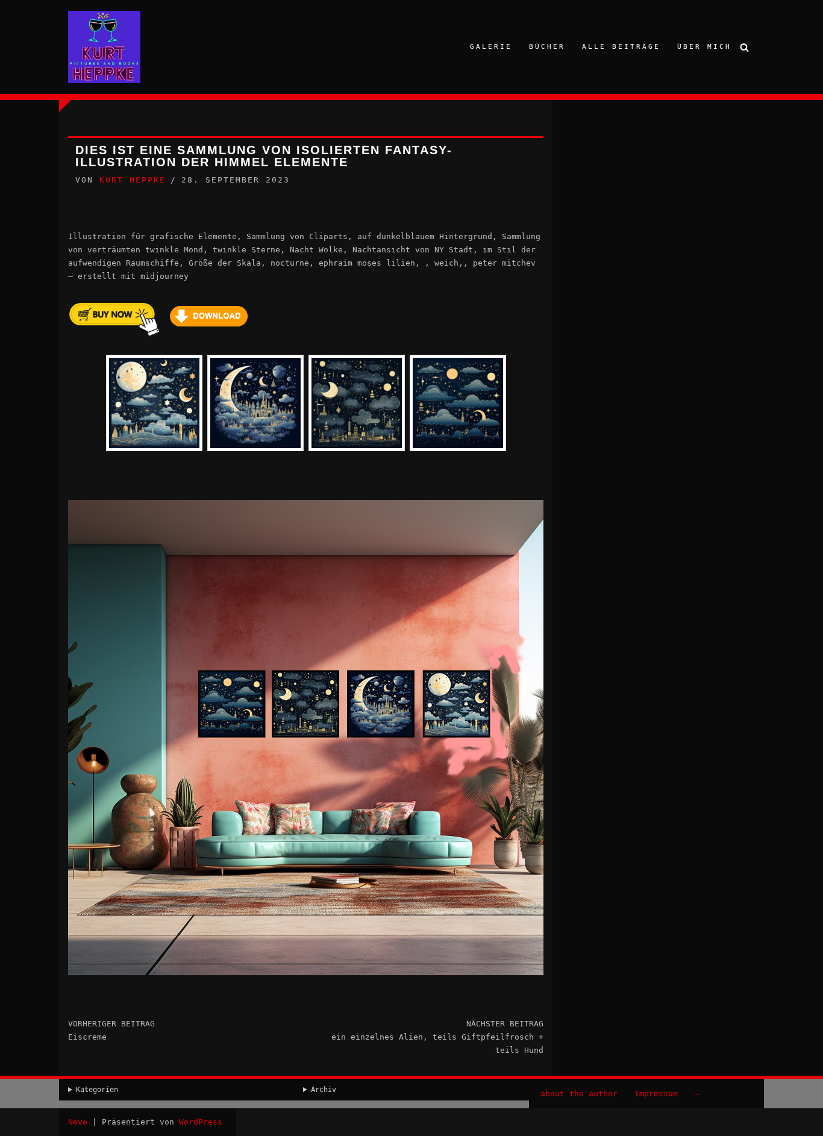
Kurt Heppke (132, 179)
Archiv (323, 1089)
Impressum (656, 1093)
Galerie (491, 47)
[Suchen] (744, 47)
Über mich (704, 47)
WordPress (200, 1121)
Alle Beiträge (621, 47)
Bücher (547, 47)
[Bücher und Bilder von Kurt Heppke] (104, 47)
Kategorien (97, 1089)
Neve (77, 1121)
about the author (579, 1093)
